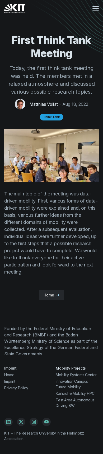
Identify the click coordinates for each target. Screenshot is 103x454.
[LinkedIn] (8, 422)
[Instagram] (34, 422)
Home (9, 374)
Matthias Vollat (44, 104)
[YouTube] (46, 422)
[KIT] (14, 8)
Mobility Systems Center (76, 374)
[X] (21, 422)
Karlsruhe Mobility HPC (75, 393)
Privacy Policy (16, 388)
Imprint (9, 381)
